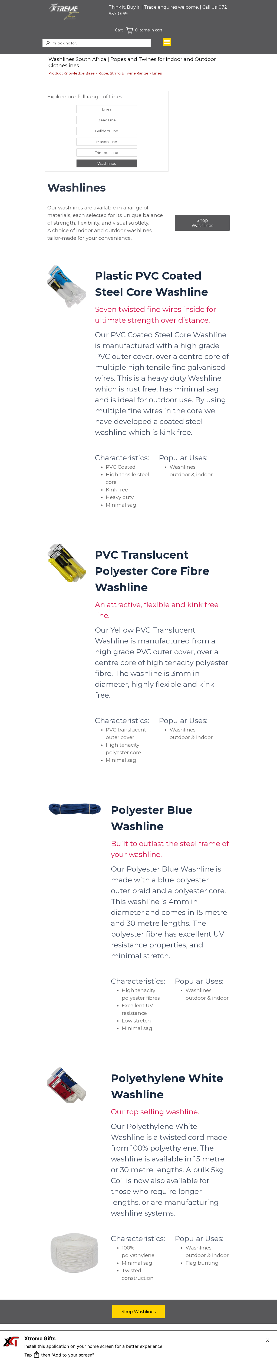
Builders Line (106, 131)
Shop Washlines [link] (202, 223)
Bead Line (107, 120)
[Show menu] (167, 42)
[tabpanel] (170, 10)
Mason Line (106, 142)
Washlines (106, 163)
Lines (157, 73)
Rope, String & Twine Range (123, 73)
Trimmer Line (106, 152)
